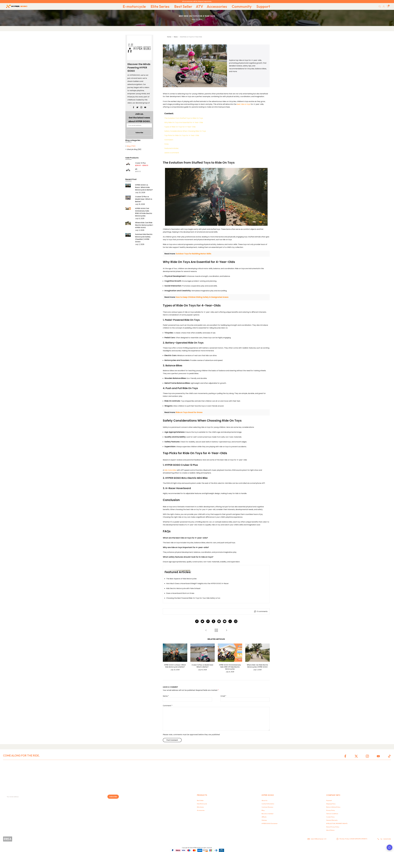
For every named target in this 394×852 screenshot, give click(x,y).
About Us (264, 800)
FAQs (166, 144)
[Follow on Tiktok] (389, 756)
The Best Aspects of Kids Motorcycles (181, 578)
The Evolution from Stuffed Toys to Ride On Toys (183, 118)
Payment (329, 800)
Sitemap (264, 820)
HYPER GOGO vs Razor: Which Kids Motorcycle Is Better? (175, 666)
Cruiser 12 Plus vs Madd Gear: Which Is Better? (202, 666)
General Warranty (332, 820)
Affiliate (264, 817)
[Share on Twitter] (202, 621)
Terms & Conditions (332, 813)
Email (223, 696)
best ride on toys (243, 104)
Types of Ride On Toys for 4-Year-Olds (180, 127)
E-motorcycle (134, 6)
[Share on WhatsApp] (230, 621)
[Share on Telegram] (219, 621)
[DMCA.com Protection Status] (7, 839)
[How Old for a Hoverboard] (226, 630)
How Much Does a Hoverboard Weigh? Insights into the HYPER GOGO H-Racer (197, 583)
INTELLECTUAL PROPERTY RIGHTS (336, 823)
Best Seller (183, 6)
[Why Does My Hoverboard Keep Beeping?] (206, 630)
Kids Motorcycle (202, 804)
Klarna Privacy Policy (332, 827)
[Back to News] (216, 630)
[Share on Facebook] (197, 621)
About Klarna (330, 830)
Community (242, 6)
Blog (131, 146)
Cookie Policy (330, 817)
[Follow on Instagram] (235, 621)
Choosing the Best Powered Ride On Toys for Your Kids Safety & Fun (193, 598)
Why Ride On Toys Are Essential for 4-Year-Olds (183, 122)
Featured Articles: (171, 148)
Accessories (217, 6)
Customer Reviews (267, 807)
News (176, 36)
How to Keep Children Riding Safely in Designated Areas (202, 297)
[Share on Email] (224, 621)
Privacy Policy (330, 810)
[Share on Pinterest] (208, 621)
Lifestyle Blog (134, 149)
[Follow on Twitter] (137, 107)
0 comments (262, 611)
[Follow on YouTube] (145, 107)
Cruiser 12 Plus (140, 163)
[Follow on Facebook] (133, 107)
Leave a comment (171, 153)
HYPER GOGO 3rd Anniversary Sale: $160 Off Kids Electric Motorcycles (230, 667)
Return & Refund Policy (333, 807)
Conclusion (168, 140)
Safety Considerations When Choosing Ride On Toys (185, 131)
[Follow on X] (356, 756)
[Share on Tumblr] (213, 621)
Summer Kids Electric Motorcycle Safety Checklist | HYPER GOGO (143, 238)
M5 (136, 169)
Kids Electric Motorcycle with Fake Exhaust (183, 588)
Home (169, 36)
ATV (199, 6)
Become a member (267, 813)
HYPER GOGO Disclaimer (270, 823)
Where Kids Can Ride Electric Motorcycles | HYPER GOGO (257, 666)
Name (166, 696)
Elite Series (160, 6)
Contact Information (268, 804)
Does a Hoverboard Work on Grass (180, 593)
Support (263, 6)
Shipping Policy (331, 804)
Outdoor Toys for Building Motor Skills (193, 253)
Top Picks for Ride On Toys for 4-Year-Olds (181, 135)
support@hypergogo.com (318, 839)
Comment (167, 705)
